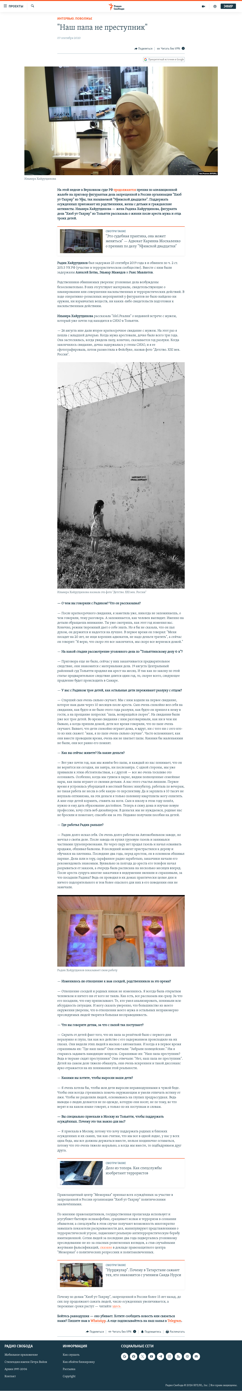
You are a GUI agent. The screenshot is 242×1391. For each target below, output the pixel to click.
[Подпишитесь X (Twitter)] (142, 1356)
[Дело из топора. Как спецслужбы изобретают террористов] (81, 1173)
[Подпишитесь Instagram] (169, 1356)
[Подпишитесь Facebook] (133, 1356)
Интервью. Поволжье (74, 19)
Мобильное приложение (21, 1354)
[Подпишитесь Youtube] (151, 1356)
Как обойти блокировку (79, 1362)
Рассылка (69, 1369)
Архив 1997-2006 (16, 1369)
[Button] (143, 48)
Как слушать (71, 1354)
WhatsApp (98, 1321)
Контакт (10, 1376)
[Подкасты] (187, 1356)
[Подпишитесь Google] (124, 1356)
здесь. (116, 1306)
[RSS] (178, 1356)
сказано (106, 1247)
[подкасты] (215, 6)
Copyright (69, 1376)
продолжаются (125, 190)
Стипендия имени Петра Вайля (26, 1362)
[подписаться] (196, 1356)
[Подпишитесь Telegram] (160, 1356)
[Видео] (203, 6)
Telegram (174, 1321)
